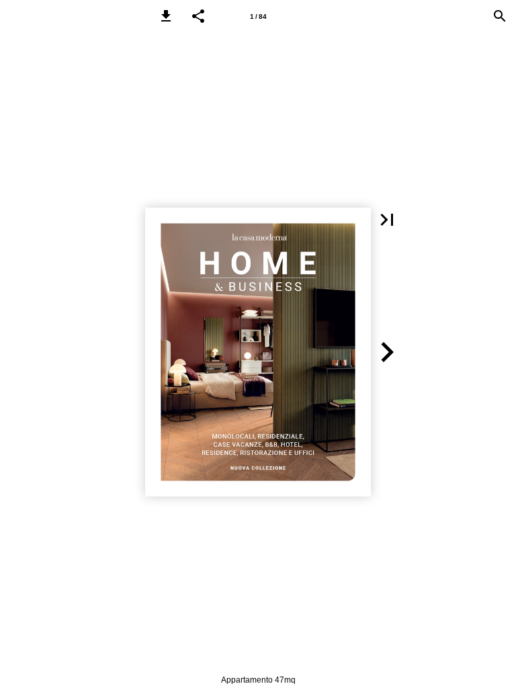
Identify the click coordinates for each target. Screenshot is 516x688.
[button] (166, 16)
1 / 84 (258, 16)
